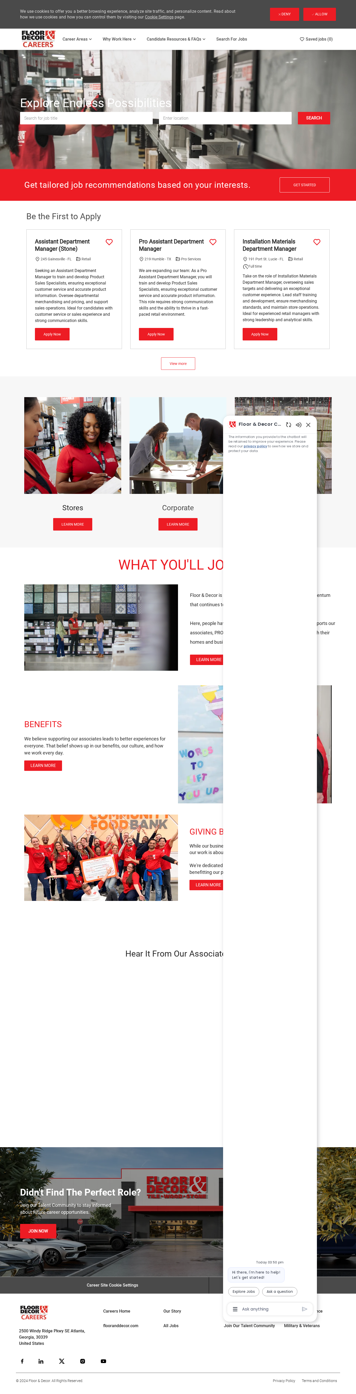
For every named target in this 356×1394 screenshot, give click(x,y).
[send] (305, 1309)
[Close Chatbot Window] (308, 424)
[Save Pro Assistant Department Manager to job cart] (213, 242)
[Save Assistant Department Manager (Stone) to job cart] (109, 242)
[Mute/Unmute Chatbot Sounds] (299, 424)
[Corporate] (178, 464)
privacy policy (255, 446)
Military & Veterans (302, 1325)
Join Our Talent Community (249, 1325)
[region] (270, 866)
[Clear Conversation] (288, 424)
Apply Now (52, 334)
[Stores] (72, 464)
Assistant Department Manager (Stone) (62, 245)
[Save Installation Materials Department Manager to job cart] (317, 242)
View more (178, 364)
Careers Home (116, 1311)
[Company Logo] (39, 39)
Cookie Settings (159, 17)
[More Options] (235, 1309)
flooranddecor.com (120, 1325)
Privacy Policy (284, 1381)
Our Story (172, 1311)
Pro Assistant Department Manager (171, 245)
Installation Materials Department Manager (269, 245)
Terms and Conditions (319, 1381)
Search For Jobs (231, 39)
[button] (314, 118)
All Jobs (171, 1325)
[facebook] (22, 1361)
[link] (209, 660)
